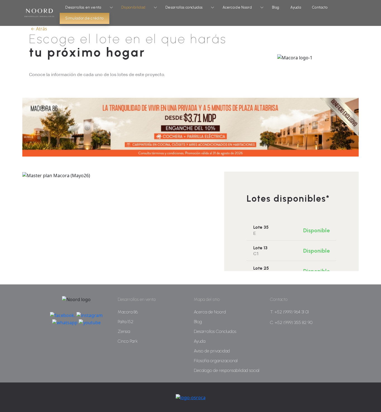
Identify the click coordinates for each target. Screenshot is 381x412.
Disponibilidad (133, 7)
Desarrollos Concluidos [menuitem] (215, 331)
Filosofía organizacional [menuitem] (216, 360)
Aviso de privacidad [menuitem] (212, 351)
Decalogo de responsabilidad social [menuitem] (226, 370)
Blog (275, 7)
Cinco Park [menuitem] (128, 341)
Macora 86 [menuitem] (128, 312)
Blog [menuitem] (198, 321)
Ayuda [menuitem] (199, 341)
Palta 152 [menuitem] (125, 321)
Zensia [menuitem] (124, 331)
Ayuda (295, 7)
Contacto (320, 7)
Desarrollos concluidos (183, 7)
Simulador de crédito (84, 18)
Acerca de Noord (237, 7)
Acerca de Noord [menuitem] (210, 312)
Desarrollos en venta (83, 7)
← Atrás (39, 29)
